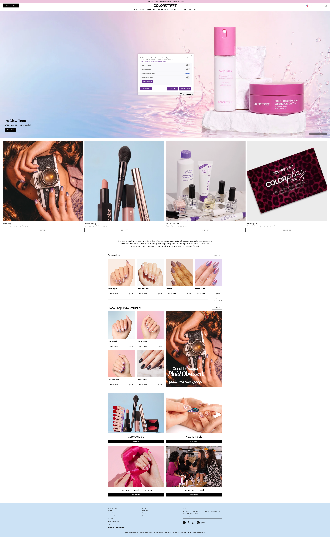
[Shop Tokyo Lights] (121, 272)
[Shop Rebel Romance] (121, 363)
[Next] (220, 299)
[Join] (220, 516)
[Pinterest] (198, 522)
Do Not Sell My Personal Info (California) (178, 533)
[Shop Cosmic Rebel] (150, 363)
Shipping (110, 518)
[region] (165, 1)
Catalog (110, 510)
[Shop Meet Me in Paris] (150, 272)
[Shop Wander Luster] (208, 272)
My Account (111, 516)
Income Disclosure (199, 533)
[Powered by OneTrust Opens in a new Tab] (186, 94)
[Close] (191, 56)
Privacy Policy (158, 533)
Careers (144, 516)
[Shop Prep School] (121, 325)
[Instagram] (203, 522)
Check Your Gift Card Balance (116, 527)
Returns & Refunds (113, 521)
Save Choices (146, 88)
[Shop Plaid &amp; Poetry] (150, 325)
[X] (189, 522)
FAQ (109, 524)
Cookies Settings (147, 81)
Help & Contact (112, 513)
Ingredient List (146, 513)
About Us (145, 510)
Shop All (217, 255)
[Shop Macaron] (179, 272)
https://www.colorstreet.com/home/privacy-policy (154, 61)
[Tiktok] (193, 522)
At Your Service (113, 508)
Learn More (287, 230)
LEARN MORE (136, 495)
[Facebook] (184, 522)
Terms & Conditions (146, 533)
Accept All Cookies (185, 88)
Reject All (172, 88)
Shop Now (10, 130)
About (144, 508)
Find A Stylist (11, 5)
